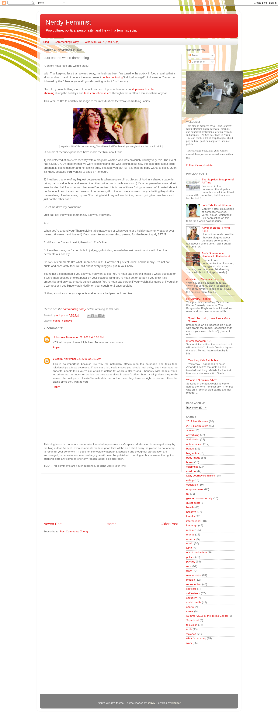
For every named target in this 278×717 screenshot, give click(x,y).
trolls (189, 629)
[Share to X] (96, 316)
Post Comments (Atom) (74, 531)
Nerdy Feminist (68, 22)
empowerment (194, 489)
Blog (46, 41)
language (191, 525)
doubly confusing (112, 77)
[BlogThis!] (92, 316)
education (192, 484)
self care (191, 588)
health (190, 507)
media (190, 530)
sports (190, 607)
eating (57, 320)
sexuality (191, 597)
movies (190, 539)
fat (187, 493)
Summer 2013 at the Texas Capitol (207, 615)
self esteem (193, 593)
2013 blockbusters (197, 426)
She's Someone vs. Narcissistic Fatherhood (216, 255)
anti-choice (192, 439)
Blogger (175, 703)
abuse (190, 430)
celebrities (192, 466)
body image (193, 457)
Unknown (59, 337)
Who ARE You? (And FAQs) (102, 41)
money (190, 534)
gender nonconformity (199, 498)
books (189, 462)
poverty (190, 561)
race (189, 566)
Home (111, 524)
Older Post (169, 524)
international (193, 521)
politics (190, 557)
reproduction (193, 584)
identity (190, 516)
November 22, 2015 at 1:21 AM (82, 358)
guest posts (193, 502)
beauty (190, 448)
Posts (194, 55)
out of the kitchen (196, 552)
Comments (198, 61)
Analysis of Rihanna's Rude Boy (205, 279)
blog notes (192, 453)
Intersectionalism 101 (199, 341)
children (191, 471)
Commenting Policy (67, 41)
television (191, 624)
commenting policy (74, 309)
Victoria (58, 358)
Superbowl (192, 620)
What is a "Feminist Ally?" (201, 380)
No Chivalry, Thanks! (198, 298)
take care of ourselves (98, 93)
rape (189, 570)
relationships (193, 575)
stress (189, 611)
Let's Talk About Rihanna (216, 205)
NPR (189, 548)
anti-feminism (194, 444)
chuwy (151, 703)
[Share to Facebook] (100, 316)
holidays (67, 320)
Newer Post (52, 524)
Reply (56, 347)
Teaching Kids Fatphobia (203, 360)
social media (193, 602)
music (189, 543)
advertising (192, 435)
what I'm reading (196, 638)
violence (191, 634)
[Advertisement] (111, 497)
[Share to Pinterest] (103, 316)
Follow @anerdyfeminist (199, 165)
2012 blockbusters (197, 421)
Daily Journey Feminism (200, 475)
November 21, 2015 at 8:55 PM (85, 337)
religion (190, 579)
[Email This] (89, 316)
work (189, 643)
